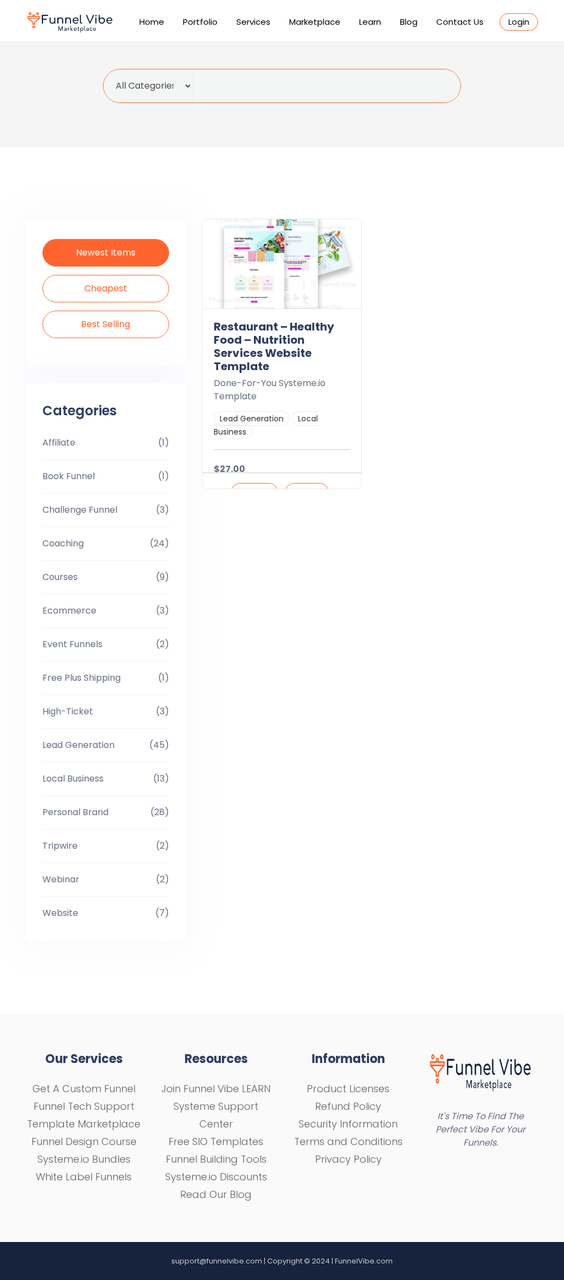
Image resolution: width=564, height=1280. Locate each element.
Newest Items (105, 252)
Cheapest (105, 288)
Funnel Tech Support (84, 1106)
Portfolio (200, 22)
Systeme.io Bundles (84, 1159)
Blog (408, 22)
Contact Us (460, 22)
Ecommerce (69, 610)
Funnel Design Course (84, 1141)
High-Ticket (67, 711)
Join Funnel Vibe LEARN (215, 1088)
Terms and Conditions (348, 1141)
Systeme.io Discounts (216, 1177)
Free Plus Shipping (81, 677)
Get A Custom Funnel (83, 1088)
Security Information (348, 1124)
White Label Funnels (84, 1177)
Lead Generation (78, 745)
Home (151, 22)
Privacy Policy (348, 1159)
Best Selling (105, 324)
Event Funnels (72, 644)
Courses (60, 577)
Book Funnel (68, 476)
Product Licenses (348, 1088)
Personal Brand (75, 812)
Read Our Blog (216, 1194)
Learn (370, 22)
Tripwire (60, 845)
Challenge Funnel (79, 509)
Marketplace (314, 22)
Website (60, 913)
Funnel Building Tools (216, 1159)
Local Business (73, 778)
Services (253, 22)
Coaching (63, 543)
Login (518, 22)
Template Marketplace (83, 1124)
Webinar (60, 879)
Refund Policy (348, 1106)
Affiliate (58, 442)
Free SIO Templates (216, 1141)
